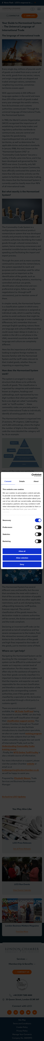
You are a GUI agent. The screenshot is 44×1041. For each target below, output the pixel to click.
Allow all (22, 551)
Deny (22, 564)
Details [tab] (22, 481)
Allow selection (22, 558)
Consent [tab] (8, 481)
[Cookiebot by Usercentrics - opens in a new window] (31, 475)
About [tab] (36, 481)
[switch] (38, 527)
